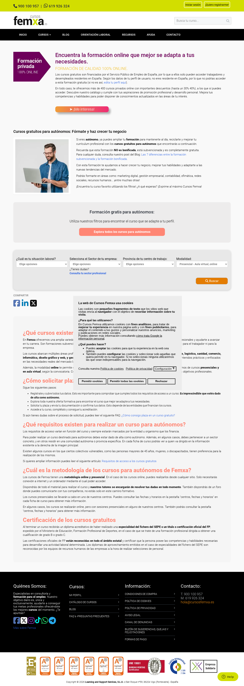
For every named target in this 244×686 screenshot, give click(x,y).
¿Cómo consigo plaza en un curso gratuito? (148, 415)
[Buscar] (228, 21)
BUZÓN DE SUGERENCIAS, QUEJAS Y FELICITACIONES (146, 631)
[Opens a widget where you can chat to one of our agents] (227, 677)
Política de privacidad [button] (139, 368)
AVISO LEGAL (132, 615)
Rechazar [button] (161, 381)
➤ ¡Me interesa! (82, 109)
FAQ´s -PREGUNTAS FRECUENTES (89, 616)
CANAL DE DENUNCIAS (138, 622)
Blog (65, 34)
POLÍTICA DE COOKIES (138, 601)
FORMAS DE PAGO (136, 639)
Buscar (213, 281)
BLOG (72, 609)
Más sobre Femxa (24, 628)
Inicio (23, 34)
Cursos (43, 34)
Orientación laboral (96, 34)
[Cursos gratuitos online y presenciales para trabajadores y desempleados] (30, 20)
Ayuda (151, 34)
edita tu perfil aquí (115, 82)
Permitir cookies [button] (92, 381)
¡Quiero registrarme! (217, 4)
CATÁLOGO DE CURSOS (82, 602)
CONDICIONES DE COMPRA (141, 593)
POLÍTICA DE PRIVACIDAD (140, 608)
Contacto (173, 34)
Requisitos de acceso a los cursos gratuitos (129, 461)
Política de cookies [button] (112, 368)
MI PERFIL (75, 595)
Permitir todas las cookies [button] (127, 381)
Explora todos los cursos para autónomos (122, 232)
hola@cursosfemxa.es (197, 602)
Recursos (128, 34)
